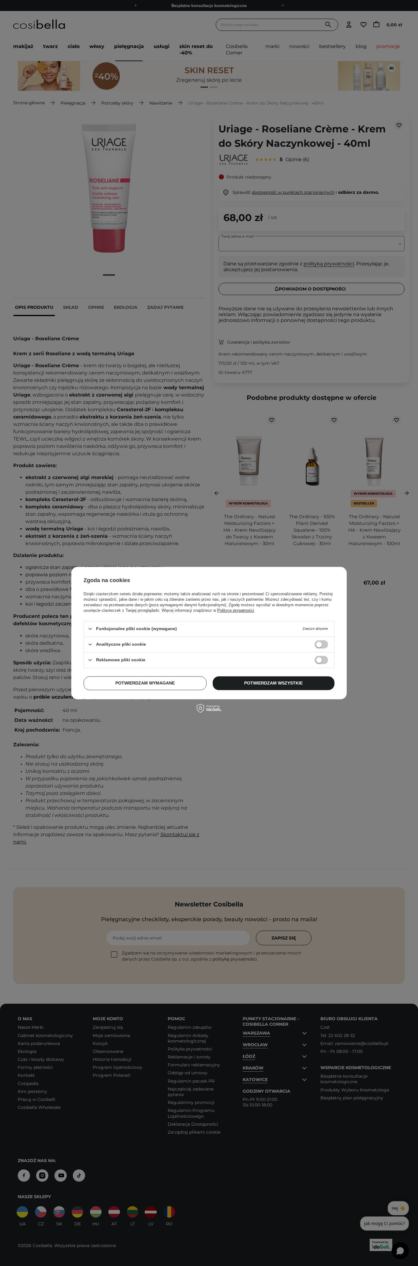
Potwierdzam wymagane (145, 683)
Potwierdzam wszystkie (273, 683)
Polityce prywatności (235, 610)
